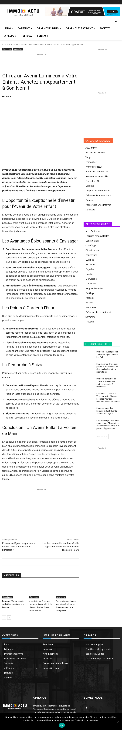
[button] (116, 21)
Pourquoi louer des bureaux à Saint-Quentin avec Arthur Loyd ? (106, 411)
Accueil (5, 44)
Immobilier (18, 49)
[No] (118, 721)
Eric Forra (6, 96)
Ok (61, 725)
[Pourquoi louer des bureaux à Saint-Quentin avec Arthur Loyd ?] (89, 411)
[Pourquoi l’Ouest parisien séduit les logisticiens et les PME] (14, 590)
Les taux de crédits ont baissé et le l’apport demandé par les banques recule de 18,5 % (61, 546)
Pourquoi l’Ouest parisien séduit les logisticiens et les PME (13, 604)
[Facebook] (118, 2)
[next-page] (9, 617)
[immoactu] (23, 11)
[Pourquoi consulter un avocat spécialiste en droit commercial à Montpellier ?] (67, 590)
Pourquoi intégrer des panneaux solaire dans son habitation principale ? (18, 546)
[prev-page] (4, 617)
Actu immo (15, 44)
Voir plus (101, 436)
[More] (58, 104)
